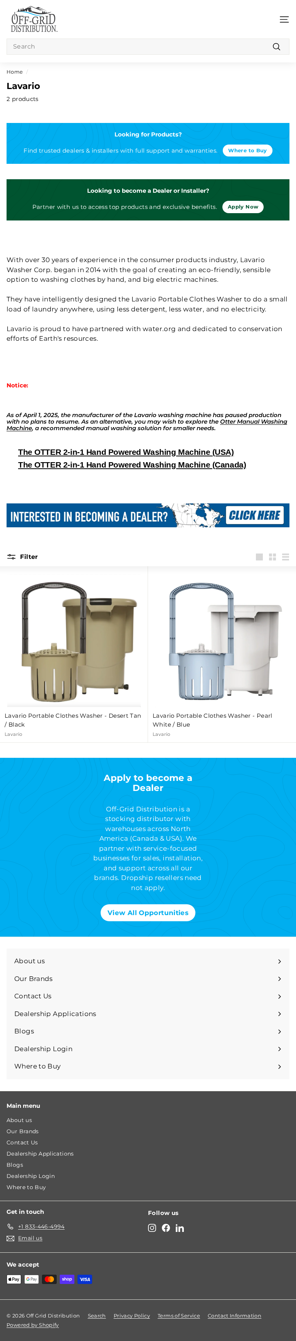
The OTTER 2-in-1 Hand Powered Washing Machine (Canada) (132, 464)
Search (97, 1315)
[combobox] (148, 47)
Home (15, 72)
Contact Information (234, 1315)
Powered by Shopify (33, 1325)
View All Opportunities (148, 913)
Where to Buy (26, 1187)
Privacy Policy (132, 1315)
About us (19, 1120)
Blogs (15, 1164)
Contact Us (22, 1142)
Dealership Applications (40, 1153)
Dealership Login (31, 1176)
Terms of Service (179, 1315)
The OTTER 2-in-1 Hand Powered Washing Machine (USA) (126, 452)
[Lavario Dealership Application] (148, 515)
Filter (28, 556)
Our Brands (23, 1131)
